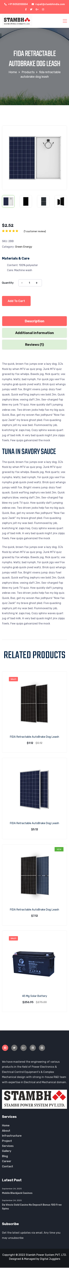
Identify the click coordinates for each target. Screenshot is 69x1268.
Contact (7, 1166)
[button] (58, 133)
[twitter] (31, 9)
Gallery (6, 1151)
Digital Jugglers (50, 1258)
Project (7, 1141)
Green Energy (23, 246)
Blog (5, 1156)
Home (6, 1125)
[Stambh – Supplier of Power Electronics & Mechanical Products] (17, 21)
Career (6, 1161)
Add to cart (16, 301)
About (6, 1130)
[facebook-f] (26, 9)
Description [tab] (34, 321)
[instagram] (43, 9)
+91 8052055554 (18, 4)
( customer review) (35, 231)
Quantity (8, 282)
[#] (5, 1048)
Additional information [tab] (34, 333)
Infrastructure (12, 1135)
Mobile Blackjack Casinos (17, 1193)
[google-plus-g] (37, 9)
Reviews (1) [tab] (34, 345)
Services (8, 1146)
